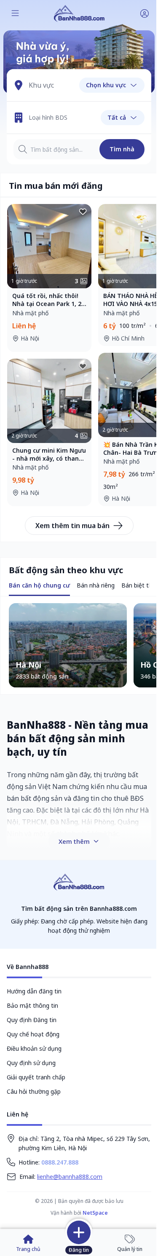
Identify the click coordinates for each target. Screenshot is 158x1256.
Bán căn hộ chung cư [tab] (39, 585)
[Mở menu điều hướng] (15, 13)
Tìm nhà (122, 149)
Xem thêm (74, 841)
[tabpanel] (79, 645)
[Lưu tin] (83, 212)
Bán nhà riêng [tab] (96, 585)
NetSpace (95, 1212)
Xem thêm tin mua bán (72, 525)
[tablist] (39, 586)
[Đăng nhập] (144, 13)
